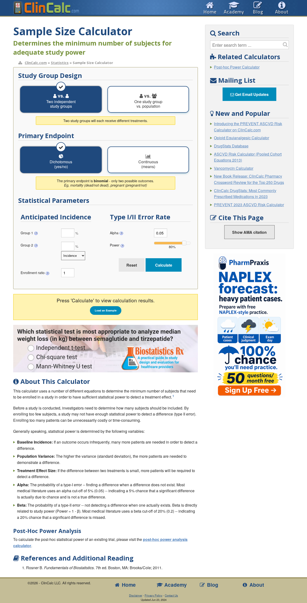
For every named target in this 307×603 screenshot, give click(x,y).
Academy (175, 584)
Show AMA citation (249, 232)
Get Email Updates (251, 94)
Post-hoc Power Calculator (237, 67)
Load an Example (106, 310)
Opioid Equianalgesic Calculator (241, 138)
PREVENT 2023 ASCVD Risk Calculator (249, 204)
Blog (212, 584)
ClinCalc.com (36, 62)
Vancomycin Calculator (233, 168)
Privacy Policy (153, 595)
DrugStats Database (231, 146)
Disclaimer (135, 595)
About (256, 584)
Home (128, 584)
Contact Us (171, 595)
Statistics (60, 62)
